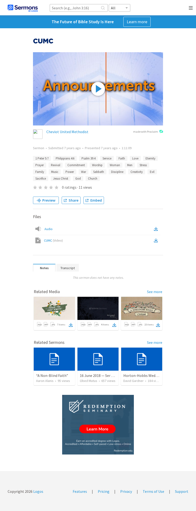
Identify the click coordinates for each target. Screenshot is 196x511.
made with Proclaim (145, 131)
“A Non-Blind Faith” (52, 375)
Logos (38, 491)
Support (181, 491)
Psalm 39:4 (88, 158)
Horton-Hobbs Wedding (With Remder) (155, 375)
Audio (48, 229)
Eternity (150, 158)
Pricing (103, 491)
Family (39, 172)
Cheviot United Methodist (67, 131)
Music (54, 172)
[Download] (71, 325)
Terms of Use (153, 491)
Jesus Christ (60, 178)
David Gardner (133, 381)
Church (92, 178)
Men (129, 165)
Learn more (137, 21)
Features (80, 491)
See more (154, 291)
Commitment (76, 165)
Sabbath (98, 172)
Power (69, 172)
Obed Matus (88, 381)
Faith (122, 158)
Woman (115, 165)
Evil (152, 172)
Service (107, 158)
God (78, 178)
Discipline (117, 172)
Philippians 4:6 (65, 158)
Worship (97, 165)
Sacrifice (40, 178)
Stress (143, 165)
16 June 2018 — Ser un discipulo (105, 375)
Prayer (39, 165)
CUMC (53, 240)
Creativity (137, 172)
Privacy (126, 491)
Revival (55, 165)
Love (135, 158)
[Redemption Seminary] (98, 424)
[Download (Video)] (157, 240)
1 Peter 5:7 (42, 158)
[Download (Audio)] (157, 229)
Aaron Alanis (45, 381)
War (83, 172)
